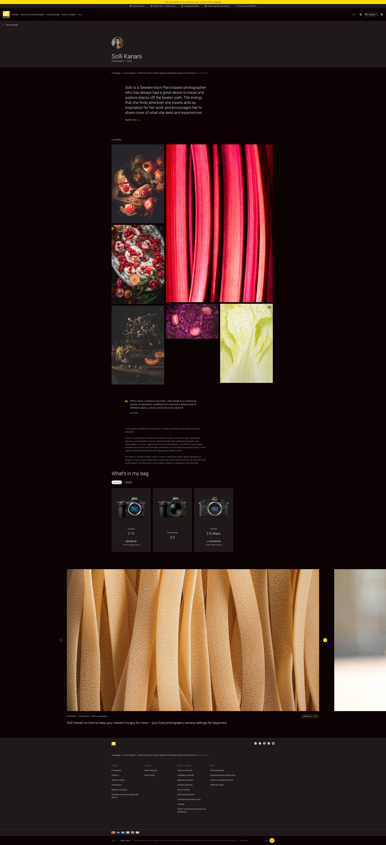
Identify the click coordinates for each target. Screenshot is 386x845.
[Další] (325, 640)
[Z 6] (172, 507)
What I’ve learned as (99, 716)
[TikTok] (255, 743)
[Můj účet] (360, 14)
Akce (80, 14)
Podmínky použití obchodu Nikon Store (196, 840)
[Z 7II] (131, 507)
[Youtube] (273, 743)
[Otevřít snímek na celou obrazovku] (160, 147)
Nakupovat (140, 550)
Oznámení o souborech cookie (218, 840)
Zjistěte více (123, 550)
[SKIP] (272, 840)
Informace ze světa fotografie (32, 14)
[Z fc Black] (213, 507)
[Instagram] (260, 743)
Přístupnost (233, 840)
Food (129, 61)
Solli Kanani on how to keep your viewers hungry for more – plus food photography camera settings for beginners (147, 723)
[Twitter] (269, 743)
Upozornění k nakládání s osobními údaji (157, 840)
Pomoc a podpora (69, 14)
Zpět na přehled (12, 25)
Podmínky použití (176, 840)
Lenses (128, 482)
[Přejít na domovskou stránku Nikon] (6, 14)
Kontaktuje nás (138, 840)
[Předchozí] (61, 640)
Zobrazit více (310, 716)
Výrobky (15, 14)
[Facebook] (264, 743)
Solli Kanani (71, 716)
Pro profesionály (53, 14)
